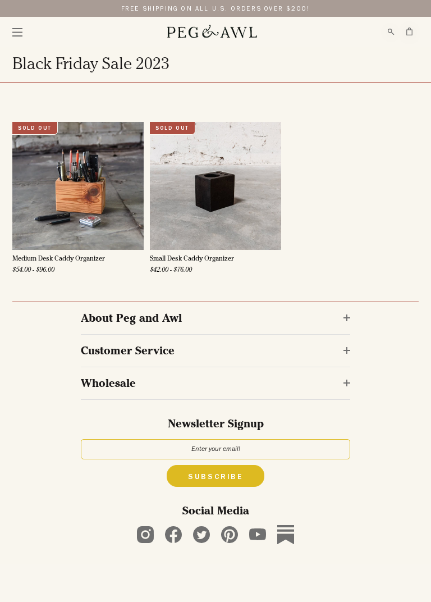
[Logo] (211, 31)
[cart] (409, 31)
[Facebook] (173, 534)
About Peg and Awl (131, 319)
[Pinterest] (229, 534)
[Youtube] (257, 534)
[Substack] (285, 534)
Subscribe (215, 477)
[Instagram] (145, 534)
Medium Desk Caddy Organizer (58, 259)
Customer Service (128, 352)
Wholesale (108, 384)
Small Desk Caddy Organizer (192, 259)
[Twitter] (201, 534)
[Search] (391, 32)
